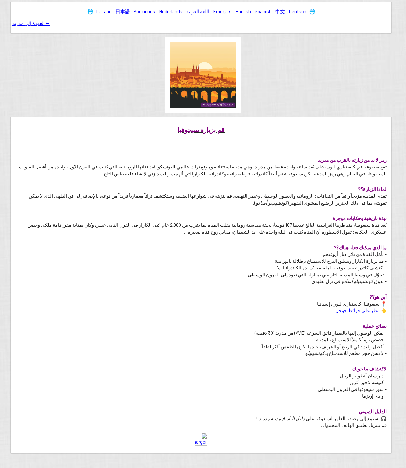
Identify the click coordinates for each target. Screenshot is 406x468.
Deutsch (297, 11)
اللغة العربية (197, 11)
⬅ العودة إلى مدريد (31, 23)
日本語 (122, 11)
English (243, 11)
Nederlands (170, 11)
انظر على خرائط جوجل (357, 310)
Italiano (104, 11)
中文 (280, 11)
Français (222, 11)
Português (144, 11)
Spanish (263, 11)
